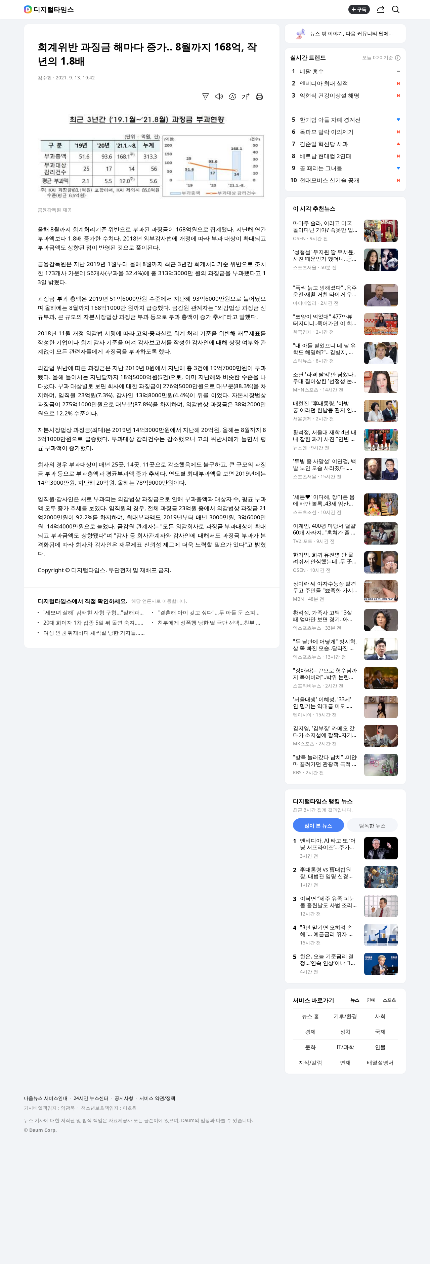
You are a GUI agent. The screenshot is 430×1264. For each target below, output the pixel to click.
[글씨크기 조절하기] (246, 96)
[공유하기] (381, 9)
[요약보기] (205, 96)
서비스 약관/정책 (157, 1098)
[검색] (398, 9)
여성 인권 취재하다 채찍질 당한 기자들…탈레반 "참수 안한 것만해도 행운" (95, 632)
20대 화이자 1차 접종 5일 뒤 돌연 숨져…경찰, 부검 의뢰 (95, 622)
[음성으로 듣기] (219, 96)
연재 (345, 1062)
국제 (380, 1031)
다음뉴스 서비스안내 (46, 1098)
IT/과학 (345, 1047)
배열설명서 (380, 1062)
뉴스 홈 (310, 1016)
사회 (380, 1016)
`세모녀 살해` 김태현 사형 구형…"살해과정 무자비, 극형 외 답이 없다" (95, 612)
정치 (345, 1031)
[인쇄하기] (259, 96)
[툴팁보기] (397, 58)
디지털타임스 (54, 9)
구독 (362, 9)
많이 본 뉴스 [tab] (318, 825)
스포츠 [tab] (389, 1000)
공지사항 (124, 1098)
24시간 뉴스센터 (91, 1098)
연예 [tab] (371, 1000)
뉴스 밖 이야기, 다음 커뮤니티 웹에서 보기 (357, 33)
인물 (380, 1047)
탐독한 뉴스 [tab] (372, 825)
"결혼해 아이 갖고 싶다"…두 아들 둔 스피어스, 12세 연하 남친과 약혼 (210, 612)
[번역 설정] (232, 96)
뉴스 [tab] (354, 1000)
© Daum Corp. (40, 1130)
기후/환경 (345, 1016)
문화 (310, 1047)
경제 (310, 1031)
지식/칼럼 (310, 1062)
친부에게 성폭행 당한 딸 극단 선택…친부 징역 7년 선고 (210, 622)
